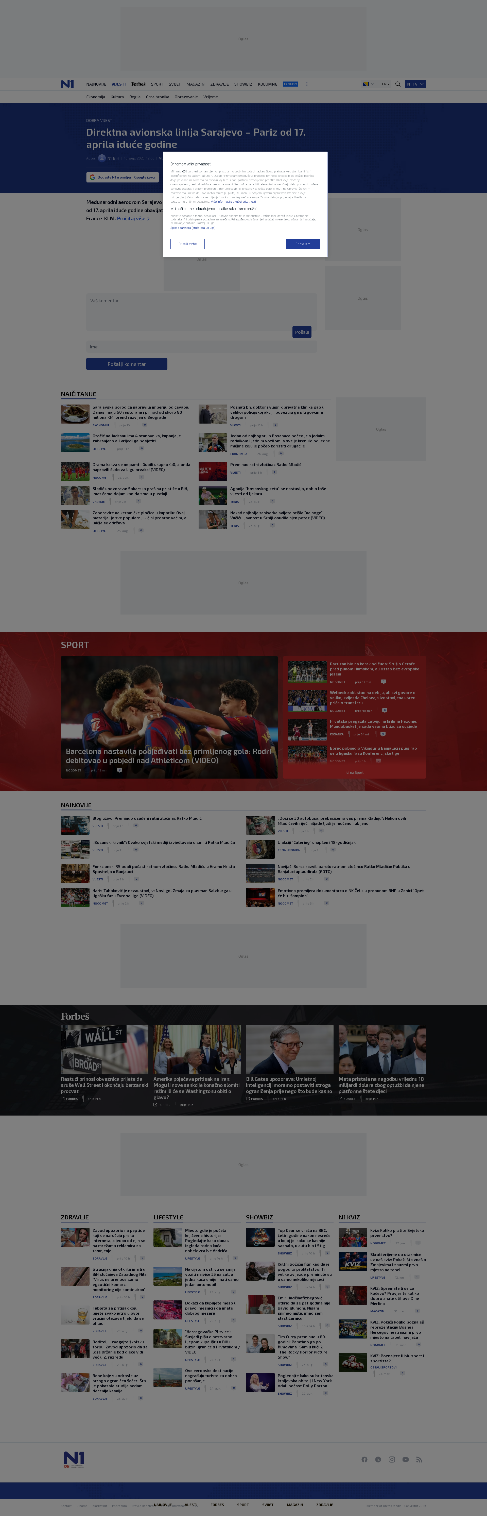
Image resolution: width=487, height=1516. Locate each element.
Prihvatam (302, 244)
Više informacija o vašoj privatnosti (233, 201)
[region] (245, 204)
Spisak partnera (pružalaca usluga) (193, 228)
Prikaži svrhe (188, 244)
